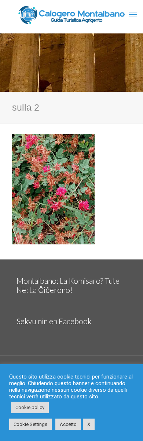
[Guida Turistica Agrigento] (71, 15)
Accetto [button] (68, 424)
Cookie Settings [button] (30, 424)
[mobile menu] (133, 14)
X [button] (88, 424)
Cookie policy (29, 407)
